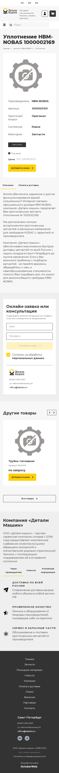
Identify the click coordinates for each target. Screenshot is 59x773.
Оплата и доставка (29, 686)
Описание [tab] (8, 185)
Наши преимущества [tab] (14, 570)
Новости (29, 675)
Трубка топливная (21, 461)
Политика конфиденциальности (30, 756)
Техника (29, 659)
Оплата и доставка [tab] (28, 185)
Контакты (29, 708)
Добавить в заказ (20, 168)
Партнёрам (29, 702)
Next (54, 412)
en (29, 3)
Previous (49, 412)
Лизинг (29, 692)
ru (22, 3)
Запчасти (29, 664)
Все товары (28, 498)
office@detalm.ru (18, 387)
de (36, 3)
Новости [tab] (31, 570)
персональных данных (28, 358)
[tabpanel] (29, 236)
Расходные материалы (29, 670)
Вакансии (29, 697)
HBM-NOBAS (17, 145)
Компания (29, 681)
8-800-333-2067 (17, 379)
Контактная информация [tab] (48, 570)
